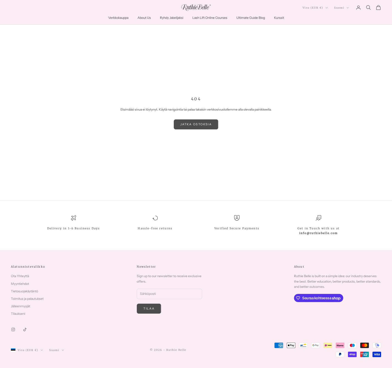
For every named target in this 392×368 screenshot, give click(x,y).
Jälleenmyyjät (20, 306)
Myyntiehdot (20, 284)
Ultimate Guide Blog (250, 18)
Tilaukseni (18, 314)
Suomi (339, 7)
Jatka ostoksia (196, 124)
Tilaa (148, 308)
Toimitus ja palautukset (27, 299)
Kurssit (279, 18)
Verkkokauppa (118, 18)
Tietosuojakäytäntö (24, 291)
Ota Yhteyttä (20, 276)
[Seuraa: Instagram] (13, 329)
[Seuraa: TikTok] (25, 329)
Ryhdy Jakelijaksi (171, 18)
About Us (144, 18)
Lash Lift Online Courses (209, 18)
